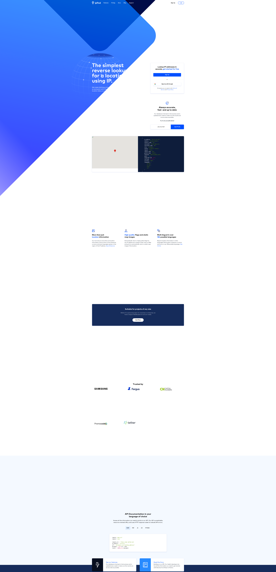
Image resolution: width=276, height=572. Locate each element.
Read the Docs (159, 562)
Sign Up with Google (167, 84)
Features (105, 2)
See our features (111, 562)
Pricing (113, 2)
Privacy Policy (170, 89)
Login (181, 2)
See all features (110, 246)
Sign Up (173, 2)
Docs (119, 2)
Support (131, 2)
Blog (125, 2)
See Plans (138, 320)
